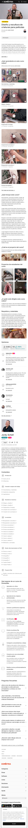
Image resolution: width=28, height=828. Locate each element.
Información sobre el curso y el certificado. (12, 745)
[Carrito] (22, 2)
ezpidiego (8, 406)
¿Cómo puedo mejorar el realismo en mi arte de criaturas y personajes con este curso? (13, 722)
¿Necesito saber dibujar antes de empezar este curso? (11, 738)
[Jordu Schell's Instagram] (14, 442)
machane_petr (9, 368)
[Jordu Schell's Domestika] (10, 442)
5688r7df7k (9, 353)
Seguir (5, 442)
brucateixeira (9, 395)
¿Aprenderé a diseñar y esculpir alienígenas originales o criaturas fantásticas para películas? (11, 730)
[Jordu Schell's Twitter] (12, 442)
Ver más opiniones (5, 415)
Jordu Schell (11, 30)
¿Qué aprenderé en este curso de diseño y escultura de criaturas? (11, 705)
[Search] (19, 2)
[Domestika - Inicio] (14, 763)
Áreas (3, 772)
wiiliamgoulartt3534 (11, 384)
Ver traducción (9, 364)
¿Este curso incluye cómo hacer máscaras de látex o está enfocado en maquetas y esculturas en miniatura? (12, 713)
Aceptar (14, 823)
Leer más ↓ (4, 56)
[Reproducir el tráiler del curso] (14, 11)
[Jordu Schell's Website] (17, 442)
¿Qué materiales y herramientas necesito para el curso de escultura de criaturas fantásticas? (12, 697)
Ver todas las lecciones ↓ (8, 190)
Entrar (25, 1)
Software (4, 776)
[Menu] (2, 2)
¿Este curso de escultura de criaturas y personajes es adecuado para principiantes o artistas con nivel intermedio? (12, 687)
